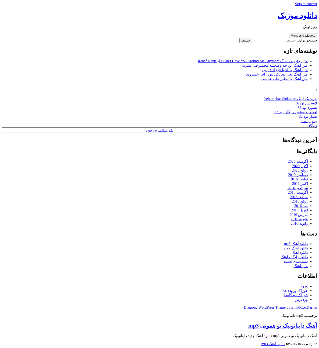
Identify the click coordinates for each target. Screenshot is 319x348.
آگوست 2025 (298, 161)
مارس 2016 (299, 215)
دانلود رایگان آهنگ (294, 257)
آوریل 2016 (299, 210)
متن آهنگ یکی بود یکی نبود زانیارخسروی (277, 74)
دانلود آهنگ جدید (296, 248)
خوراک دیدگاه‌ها (296, 295)
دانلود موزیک (297, 15)
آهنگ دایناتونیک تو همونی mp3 (282, 326)
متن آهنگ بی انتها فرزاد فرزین (285, 70)
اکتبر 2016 (300, 184)
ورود (304, 286)
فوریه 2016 (299, 219)
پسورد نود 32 (307, 108)
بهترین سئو (309, 121)
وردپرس (301, 299)
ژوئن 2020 (300, 170)
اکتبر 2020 (300, 166)
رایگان (312, 125)
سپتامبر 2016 (297, 188)
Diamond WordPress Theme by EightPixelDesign (280, 307)
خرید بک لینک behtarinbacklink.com (290, 99)
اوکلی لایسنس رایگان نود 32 (295, 112)
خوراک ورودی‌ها (295, 291)
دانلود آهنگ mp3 (296, 244)
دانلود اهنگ (299, 253)
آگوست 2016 (298, 192)
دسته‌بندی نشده (296, 261)
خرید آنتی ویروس (159, 130)
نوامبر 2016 (299, 179)
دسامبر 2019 (298, 175)
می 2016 (301, 206)
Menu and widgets (303, 35)
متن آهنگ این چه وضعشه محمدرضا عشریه (275, 65)
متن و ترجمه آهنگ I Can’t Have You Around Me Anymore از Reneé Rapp (253, 61)
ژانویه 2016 (299, 223)
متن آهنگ (301, 266)
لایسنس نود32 (306, 103)
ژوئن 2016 (300, 201)
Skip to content (306, 4)
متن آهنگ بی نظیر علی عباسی (284, 79)
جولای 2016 (299, 197)
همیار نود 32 (308, 116)
